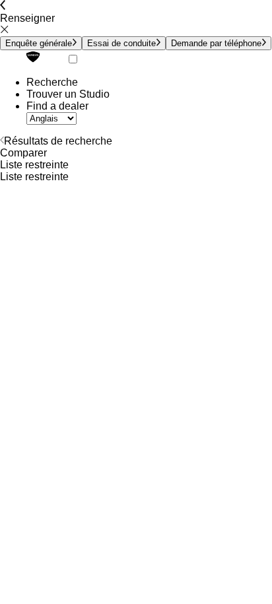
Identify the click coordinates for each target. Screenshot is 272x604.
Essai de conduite (121, 43)
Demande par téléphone (216, 43)
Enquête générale (38, 43)
